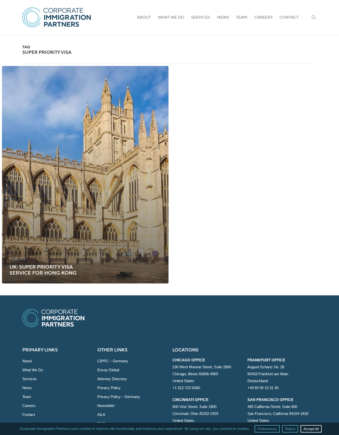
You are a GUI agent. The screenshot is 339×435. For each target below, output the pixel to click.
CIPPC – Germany (112, 361)
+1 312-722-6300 (186, 388)
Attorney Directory (112, 379)
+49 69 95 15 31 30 (262, 388)
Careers (28, 406)
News (27, 388)
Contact (28, 414)
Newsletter (106, 406)
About (27, 361)
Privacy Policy (109, 388)
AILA (101, 414)
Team (26, 397)
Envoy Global (108, 370)
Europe (17, 258)
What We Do (32, 370)
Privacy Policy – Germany (118, 397)
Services (29, 379)
